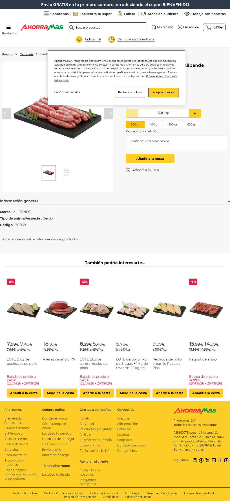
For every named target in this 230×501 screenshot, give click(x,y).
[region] (117, 77)
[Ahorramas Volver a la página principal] (41, 27)
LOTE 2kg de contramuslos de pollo (94, 363)
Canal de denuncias (138, 497)
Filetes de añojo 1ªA (59, 359)
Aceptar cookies (164, 92)
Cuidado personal (131, 445)
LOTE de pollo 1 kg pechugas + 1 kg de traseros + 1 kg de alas (132, 365)
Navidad (87, 424)
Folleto (129, 14)
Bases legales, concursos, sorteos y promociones (20, 474)
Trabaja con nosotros (208, 14)
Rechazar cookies (130, 92)
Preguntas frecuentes (88, 482)
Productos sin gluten (96, 429)
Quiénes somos (16, 428)
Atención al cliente (163, 14)
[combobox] (108, 27)
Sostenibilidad (16, 444)
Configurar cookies (67, 92)
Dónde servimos (55, 418)
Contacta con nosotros (90, 472)
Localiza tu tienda (56, 474)
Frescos (7, 54)
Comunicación (16, 455)
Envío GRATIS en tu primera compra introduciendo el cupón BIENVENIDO (115, 4)
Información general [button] (19, 201)
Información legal (56, 455)
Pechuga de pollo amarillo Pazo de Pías (167, 363)
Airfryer (86, 434)
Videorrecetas (15, 439)
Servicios (11, 449)
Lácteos (123, 434)
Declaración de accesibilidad (63, 493)
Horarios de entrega (58, 439)
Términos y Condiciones (161, 493)
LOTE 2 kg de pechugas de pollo (22, 361)
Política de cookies (25, 493)
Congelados (127, 450)
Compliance (111, 497)
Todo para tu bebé (94, 450)
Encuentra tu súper (96, 14)
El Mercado (13, 433)
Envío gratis (51, 449)
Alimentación (127, 424)
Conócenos (59, 14)
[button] (188, 27)
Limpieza (124, 440)
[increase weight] (195, 113)
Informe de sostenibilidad (200, 493)
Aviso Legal (132, 493)
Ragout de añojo (203, 359)
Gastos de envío (54, 444)
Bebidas (123, 429)
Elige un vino (90, 445)
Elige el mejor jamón (96, 440)
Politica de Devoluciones (80, 497)
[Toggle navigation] (8, 27)
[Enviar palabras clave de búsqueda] (71, 27)
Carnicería (26, 54)
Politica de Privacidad (103, 493)
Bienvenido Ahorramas (13, 420)
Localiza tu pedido (56, 433)
